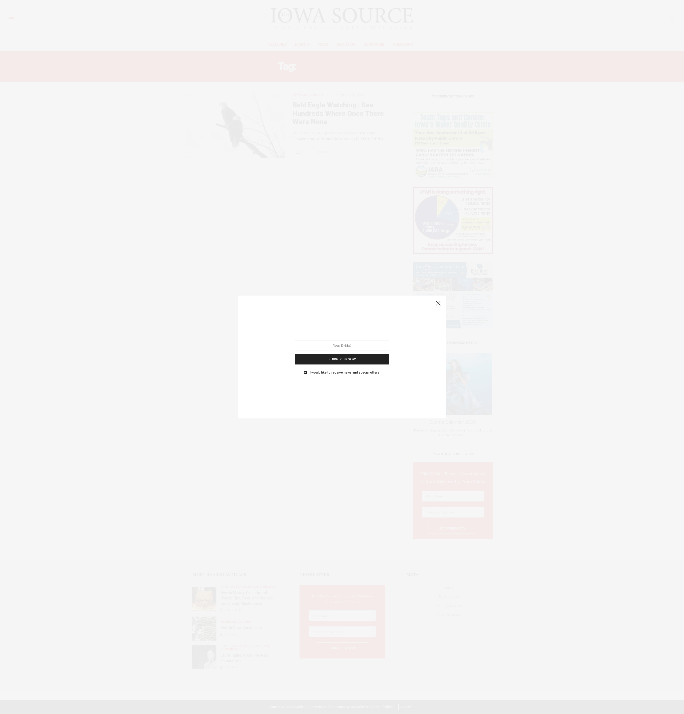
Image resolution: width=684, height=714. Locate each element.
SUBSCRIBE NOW (342, 359)
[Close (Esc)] (438, 303)
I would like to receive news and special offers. (345, 372)
